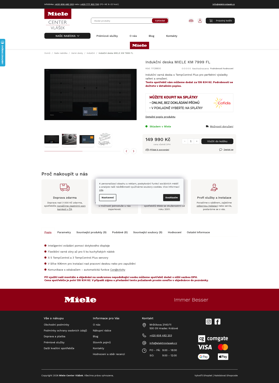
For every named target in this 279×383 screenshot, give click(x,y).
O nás (96, 324)
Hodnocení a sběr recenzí (109, 354)
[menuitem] (67, 36)
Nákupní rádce (102, 330)
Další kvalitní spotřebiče (59, 348)
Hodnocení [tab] (174, 232)
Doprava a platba (54, 336)
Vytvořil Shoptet (203, 375)
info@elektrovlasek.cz (163, 343)
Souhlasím (171, 197)
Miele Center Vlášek (217, 322)
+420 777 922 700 (89, 4)
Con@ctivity (117, 269)
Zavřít (222, 151)
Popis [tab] (48, 232)
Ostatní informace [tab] (198, 232)
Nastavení (108, 197)
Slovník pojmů (102, 342)
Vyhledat (160, 20)
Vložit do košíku (217, 141)
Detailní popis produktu (160, 116)
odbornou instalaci (207, 205)
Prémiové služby (54, 342)
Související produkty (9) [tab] (91, 232)
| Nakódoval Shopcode (225, 375)
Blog (95, 336)
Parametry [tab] (64, 232)
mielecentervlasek (209, 320)
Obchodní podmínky (56, 324)
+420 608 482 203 (161, 335)
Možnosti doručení (221, 126)
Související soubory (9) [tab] (147, 232)
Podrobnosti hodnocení (221, 68)
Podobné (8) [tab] (120, 232)
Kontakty (98, 348)
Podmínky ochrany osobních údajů (65, 330)
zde (101, 190)
